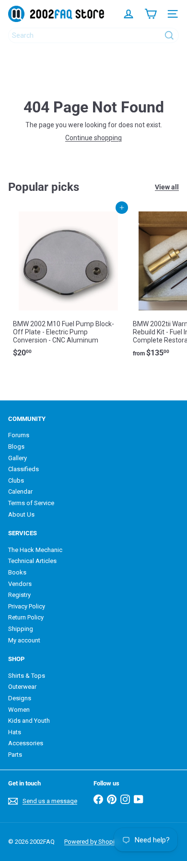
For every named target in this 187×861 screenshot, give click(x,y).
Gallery (17, 458)
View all (167, 187)
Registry (19, 594)
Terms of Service (31, 503)
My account (24, 640)
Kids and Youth (29, 720)
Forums (18, 435)
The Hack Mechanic (35, 549)
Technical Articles (32, 560)
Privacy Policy (26, 606)
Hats (14, 732)
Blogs (16, 446)
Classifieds (23, 469)
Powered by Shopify (92, 841)
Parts (15, 754)
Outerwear (22, 686)
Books (17, 572)
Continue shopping (93, 138)
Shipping (20, 628)
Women (19, 709)
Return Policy (26, 617)
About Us (21, 514)
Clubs (16, 480)
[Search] (169, 35)
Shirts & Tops (26, 675)
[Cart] (151, 14)
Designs (19, 698)
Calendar (20, 491)
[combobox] (93, 35)
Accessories (25, 743)
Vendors (20, 583)
